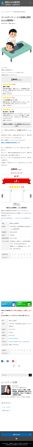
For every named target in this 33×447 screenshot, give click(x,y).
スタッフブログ (15, 387)
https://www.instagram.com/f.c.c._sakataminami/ (19, 341)
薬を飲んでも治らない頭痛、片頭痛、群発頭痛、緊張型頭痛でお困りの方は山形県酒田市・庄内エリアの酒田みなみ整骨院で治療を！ (21, 392)
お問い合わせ (16, 434)
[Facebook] (4, 361)
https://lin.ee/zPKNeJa (13, 338)
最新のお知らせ (12, 23)
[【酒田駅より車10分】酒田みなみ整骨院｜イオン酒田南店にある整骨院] (10, 3)
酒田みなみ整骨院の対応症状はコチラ (10, 142)
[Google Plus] (15, 361)
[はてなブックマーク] (8, 361)
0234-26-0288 (12, 329)
